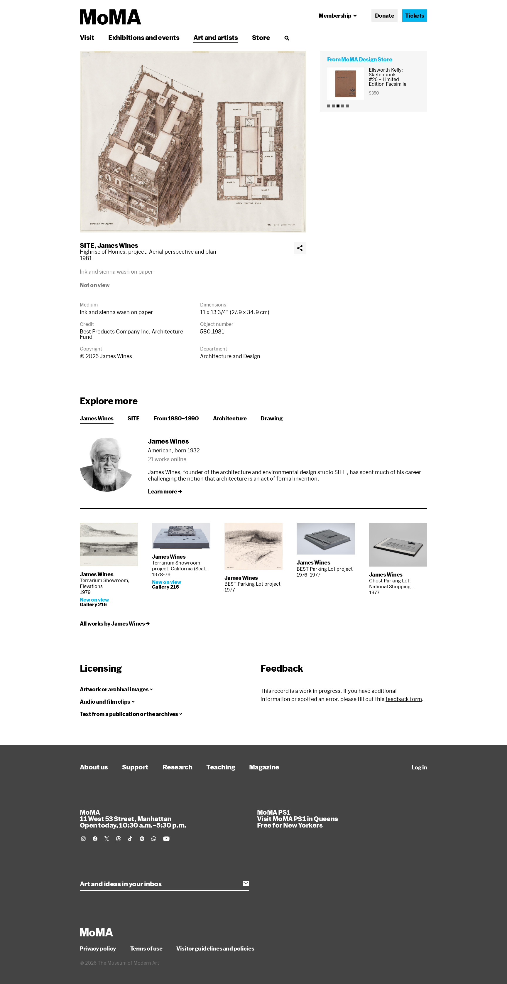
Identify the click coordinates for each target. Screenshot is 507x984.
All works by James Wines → (114, 623)
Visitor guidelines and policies (215, 948)
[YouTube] (166, 838)
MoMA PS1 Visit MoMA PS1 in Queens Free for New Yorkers (297, 818)
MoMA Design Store (366, 59)
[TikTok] (130, 838)
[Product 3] (338, 106)
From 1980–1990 (176, 418)
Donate (384, 15)
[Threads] (118, 838)
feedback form (404, 699)
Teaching (220, 767)
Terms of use (146, 948)
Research (177, 767)
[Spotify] (142, 838)
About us (94, 767)
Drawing (272, 418)
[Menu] (286, 38)
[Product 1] (328, 106)
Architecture (230, 418)
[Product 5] (347, 106)
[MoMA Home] (110, 17)
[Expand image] (193, 141)
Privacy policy (98, 948)
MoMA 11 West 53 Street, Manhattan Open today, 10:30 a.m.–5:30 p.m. (133, 818)
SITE (87, 245)
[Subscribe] (246, 883)
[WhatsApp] (153, 838)
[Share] (300, 248)
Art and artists (215, 37)
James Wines (117, 245)
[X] (106, 838)
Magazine (264, 767)
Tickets (414, 15)
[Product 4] (342, 106)
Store (261, 37)
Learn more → (165, 491)
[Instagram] (83, 838)
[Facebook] (95, 838)
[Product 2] (333, 106)
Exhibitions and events (143, 37)
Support (135, 767)
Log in (419, 767)
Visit (87, 37)
